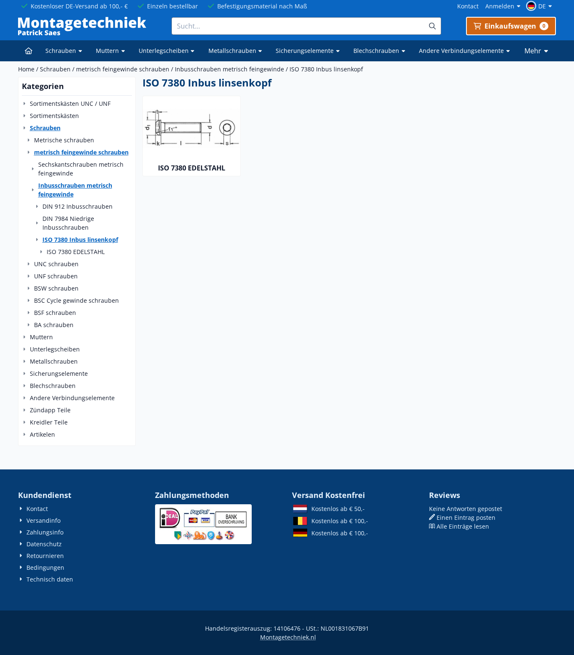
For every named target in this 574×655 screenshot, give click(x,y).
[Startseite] (28, 50)
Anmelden (499, 6)
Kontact (468, 6)
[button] (540, 6)
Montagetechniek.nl (288, 637)
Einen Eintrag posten (466, 517)
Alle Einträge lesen (463, 526)
